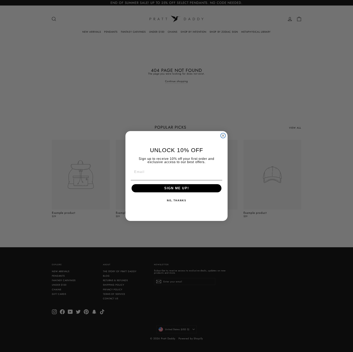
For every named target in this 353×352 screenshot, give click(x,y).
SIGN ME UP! (176, 188)
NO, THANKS (176, 200)
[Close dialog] (223, 135)
